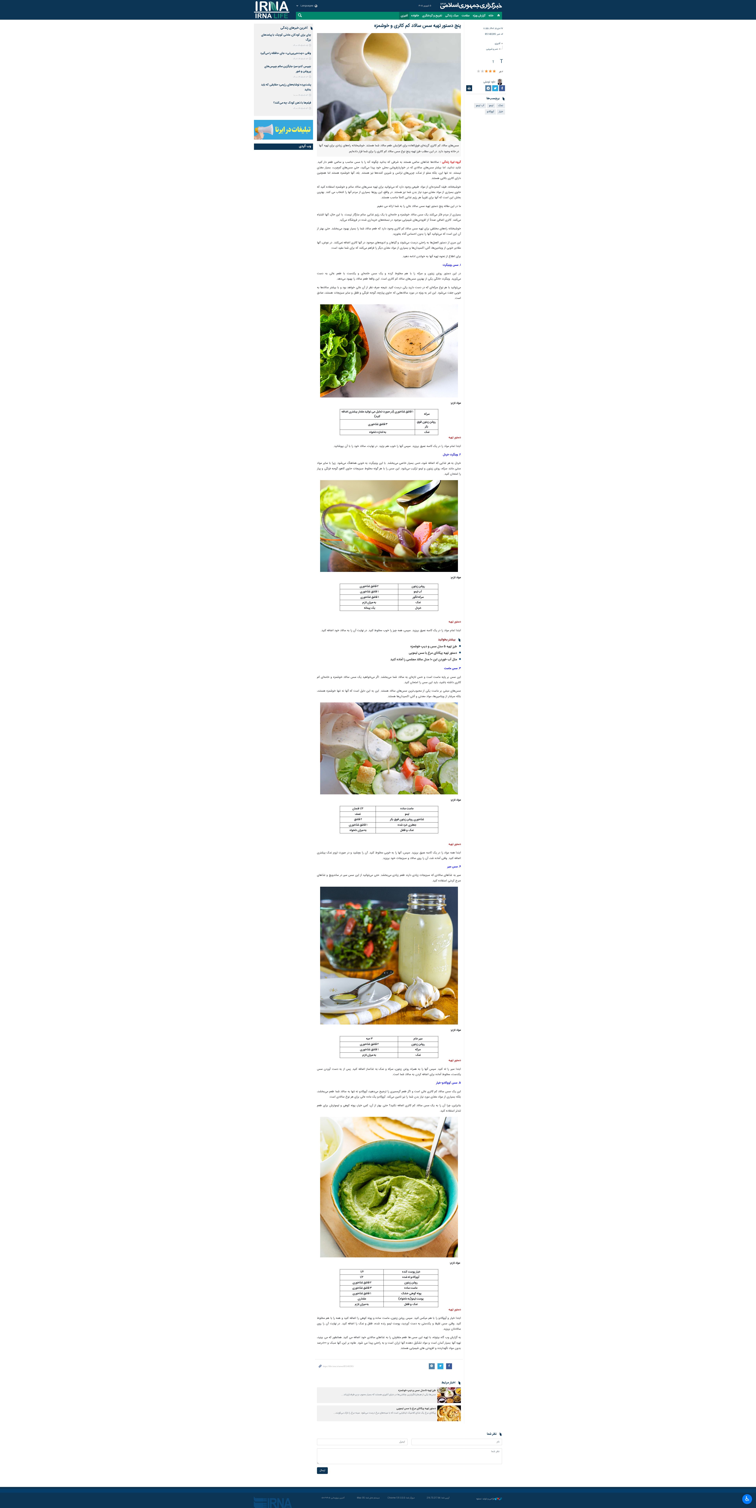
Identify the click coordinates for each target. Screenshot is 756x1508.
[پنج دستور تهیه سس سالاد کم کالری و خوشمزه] (389, 87)
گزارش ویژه (479, 15)
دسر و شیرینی (492, 49)
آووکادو (490, 112)
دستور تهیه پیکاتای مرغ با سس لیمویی (433, 653)
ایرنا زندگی (470, 6)
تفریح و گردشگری (432, 15)
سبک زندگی (452, 15)
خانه (491, 15)
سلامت (466, 15)
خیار (501, 112)
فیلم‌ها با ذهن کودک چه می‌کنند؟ (292, 103)
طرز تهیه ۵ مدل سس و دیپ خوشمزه (433, 646)
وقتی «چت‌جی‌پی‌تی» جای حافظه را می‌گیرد (285, 53)
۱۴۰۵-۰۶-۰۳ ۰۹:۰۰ (300, 108)
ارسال (322, 1470)
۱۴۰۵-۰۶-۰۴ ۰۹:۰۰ (300, 77)
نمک (500, 106)
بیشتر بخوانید (446, 639)
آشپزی (404, 15)
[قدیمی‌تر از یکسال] (449, 1395)
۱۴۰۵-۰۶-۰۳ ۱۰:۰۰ (300, 95)
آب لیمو (480, 106)
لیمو (491, 106)
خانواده (415, 15)
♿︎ (747, 1498)
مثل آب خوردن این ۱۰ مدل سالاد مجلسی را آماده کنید (423, 659)
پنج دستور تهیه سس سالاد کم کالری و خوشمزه (417, 26)
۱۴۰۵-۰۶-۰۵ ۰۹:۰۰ (300, 45)
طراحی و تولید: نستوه (485, 1499)
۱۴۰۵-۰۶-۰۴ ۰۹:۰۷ (300, 59)
